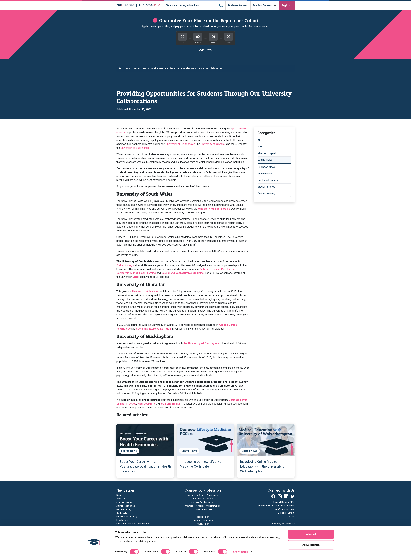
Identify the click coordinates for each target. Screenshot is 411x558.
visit (135, 276)
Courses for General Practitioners (202, 495)
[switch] (165, 551)
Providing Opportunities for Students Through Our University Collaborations (186, 68)
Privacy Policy (203, 524)
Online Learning (266, 193)
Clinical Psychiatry (223, 269)
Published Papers (268, 180)
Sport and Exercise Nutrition (153, 328)
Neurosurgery (146, 403)
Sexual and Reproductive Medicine (183, 273)
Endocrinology (125, 265)
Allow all (311, 534)
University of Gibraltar (213, 144)
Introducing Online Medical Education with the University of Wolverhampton (262, 466)
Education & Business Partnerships (132, 523)
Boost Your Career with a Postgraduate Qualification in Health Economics (145, 466)
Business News (266, 166)
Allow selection (311, 544)
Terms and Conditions (203, 520)
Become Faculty (123, 509)
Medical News (266, 173)
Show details (240, 551)
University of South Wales (180, 144)
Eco (260, 146)
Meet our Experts (267, 153)
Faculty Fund (122, 520)
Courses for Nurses (203, 509)
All (259, 140)
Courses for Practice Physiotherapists (202, 506)
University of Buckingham (135, 147)
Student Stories (266, 186)
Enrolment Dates (124, 502)
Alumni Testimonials (125, 506)
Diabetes (204, 269)
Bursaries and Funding (126, 516)
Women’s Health (170, 403)
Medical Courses (262, 5)
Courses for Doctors (203, 498)
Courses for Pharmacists (202, 502)
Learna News (140, 68)
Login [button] (285, 5)
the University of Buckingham (201, 343)
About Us (120, 498)
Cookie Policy (203, 517)
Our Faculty (121, 513)
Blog (127, 68)
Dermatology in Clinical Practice (136, 273)
